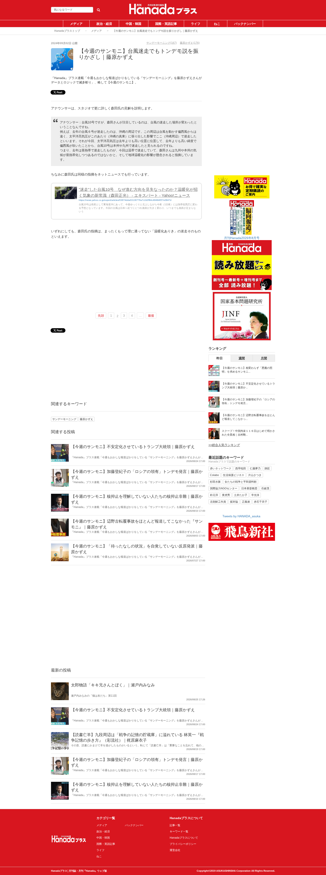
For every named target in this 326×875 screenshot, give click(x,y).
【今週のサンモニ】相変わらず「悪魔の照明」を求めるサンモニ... (247, 369)
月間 (264, 358)
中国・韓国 (133, 24)
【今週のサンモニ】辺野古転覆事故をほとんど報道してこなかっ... (248, 417)
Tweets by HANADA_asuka (241, 516)
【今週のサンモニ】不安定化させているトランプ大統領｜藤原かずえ (133, 446)
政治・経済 (104, 24)
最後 (151, 315)
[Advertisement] (126, 276)
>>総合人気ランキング (224, 445)
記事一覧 (175, 825)
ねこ (217, 24)
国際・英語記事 (166, 24)
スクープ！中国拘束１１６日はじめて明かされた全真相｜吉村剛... (248, 432)
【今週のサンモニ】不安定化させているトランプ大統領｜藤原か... (248, 385)
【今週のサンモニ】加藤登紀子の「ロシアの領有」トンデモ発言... (248, 401)
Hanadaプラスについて (184, 837)
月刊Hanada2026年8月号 (241, 238)
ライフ (195, 24)
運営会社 (175, 850)
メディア (76, 24)
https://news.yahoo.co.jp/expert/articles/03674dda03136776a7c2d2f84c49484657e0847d (125, 200)
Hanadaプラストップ (67, 30)
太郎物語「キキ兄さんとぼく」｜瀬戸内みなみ (113, 685)
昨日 (219, 358)
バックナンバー (245, 24)
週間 (242, 358)
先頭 (101, 315)
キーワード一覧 (179, 831)
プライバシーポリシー (183, 843)
